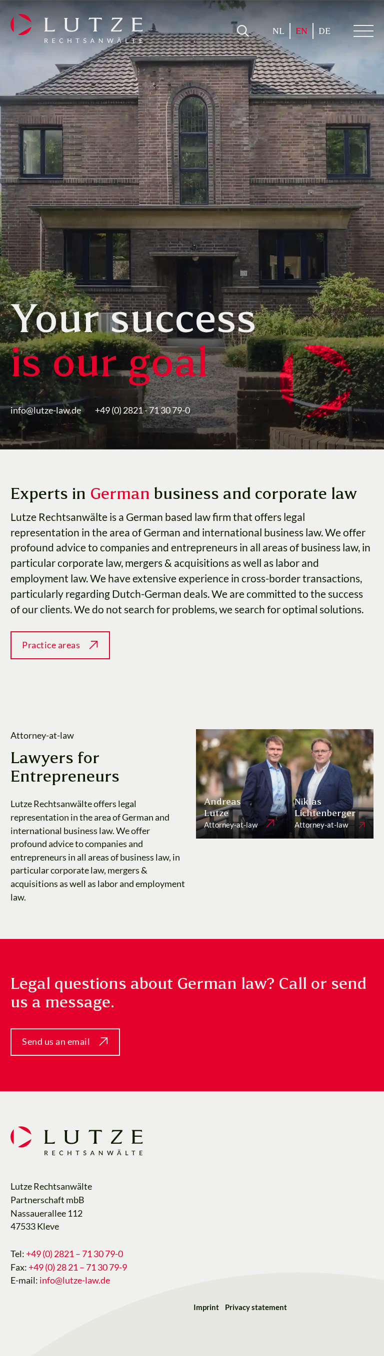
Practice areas (51, 645)
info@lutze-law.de (45, 410)
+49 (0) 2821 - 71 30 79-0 (142, 410)
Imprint (206, 1307)
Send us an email (56, 1041)
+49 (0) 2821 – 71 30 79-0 (75, 1254)
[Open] (243, 31)
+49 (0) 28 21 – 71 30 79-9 (78, 1267)
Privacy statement (256, 1307)
